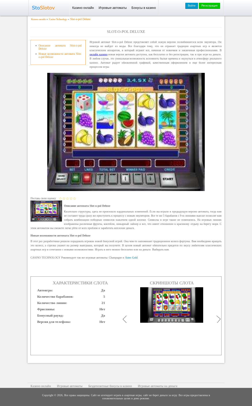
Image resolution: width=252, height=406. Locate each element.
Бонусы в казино (144, 7)
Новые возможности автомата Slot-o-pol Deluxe (60, 55)
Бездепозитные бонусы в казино (110, 386)
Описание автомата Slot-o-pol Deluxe (60, 47)
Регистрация (209, 5)
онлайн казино (98, 54)
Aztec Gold (131, 257)
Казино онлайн (83, 7)
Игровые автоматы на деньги (157, 386)
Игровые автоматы (113, 7)
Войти (191, 5)
